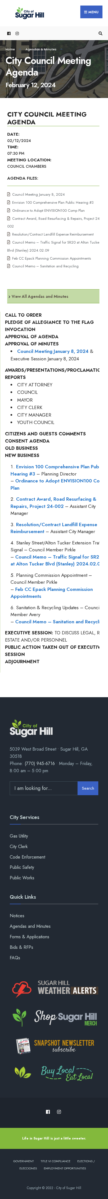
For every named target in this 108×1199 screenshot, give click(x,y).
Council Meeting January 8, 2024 (38, 194)
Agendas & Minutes (40, 49)
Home (10, 49)
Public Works (22, 878)
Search (88, 788)
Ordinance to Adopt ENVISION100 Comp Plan (48, 210)
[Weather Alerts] (54, 990)
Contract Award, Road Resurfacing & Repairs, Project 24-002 (53, 503)
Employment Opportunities (65, 1168)
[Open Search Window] (100, 33)
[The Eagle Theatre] (54, 1074)
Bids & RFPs (21, 947)
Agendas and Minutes (30, 926)
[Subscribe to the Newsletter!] (54, 1046)
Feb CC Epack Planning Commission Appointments (51, 258)
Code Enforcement (27, 857)
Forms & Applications (29, 937)
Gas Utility (19, 836)
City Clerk (19, 846)
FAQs (15, 958)
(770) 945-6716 (40, 763)
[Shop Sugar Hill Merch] (54, 1018)
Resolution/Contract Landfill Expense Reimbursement (53, 234)
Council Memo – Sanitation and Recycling (45, 266)
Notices (17, 916)
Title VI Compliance (55, 1161)
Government (23, 1161)
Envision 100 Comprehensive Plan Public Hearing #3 (53, 202)
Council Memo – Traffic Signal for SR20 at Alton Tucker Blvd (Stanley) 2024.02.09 (57, 560)
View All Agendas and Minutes (40, 296)
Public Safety (22, 867)
